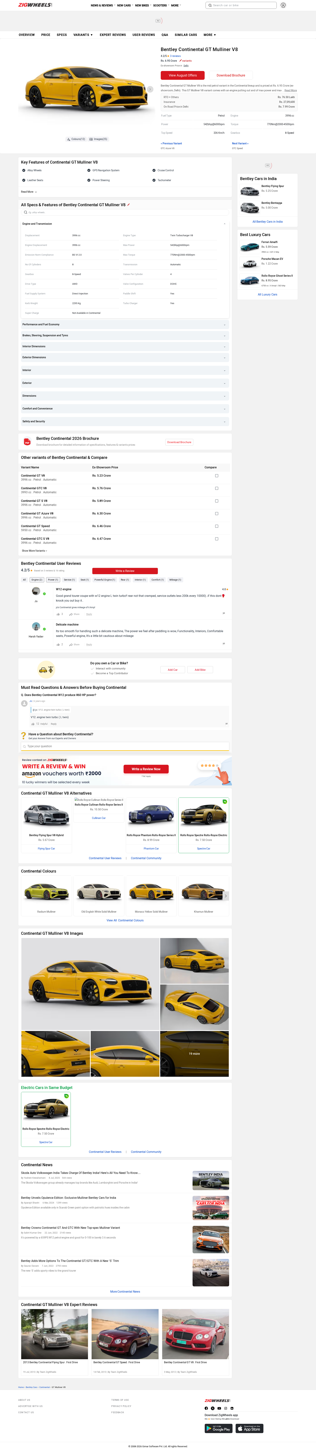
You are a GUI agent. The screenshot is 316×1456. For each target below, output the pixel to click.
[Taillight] (55, 1054)
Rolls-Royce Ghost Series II (277, 275)
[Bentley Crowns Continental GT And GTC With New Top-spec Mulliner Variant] (211, 1239)
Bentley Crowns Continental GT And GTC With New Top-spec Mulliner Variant (70, 1227)
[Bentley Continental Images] (86, 90)
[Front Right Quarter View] (90, 984)
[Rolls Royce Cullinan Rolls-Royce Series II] (99, 800)
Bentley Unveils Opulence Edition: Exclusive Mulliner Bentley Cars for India (68, 1197)
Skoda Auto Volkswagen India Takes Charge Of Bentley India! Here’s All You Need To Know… (81, 1173)
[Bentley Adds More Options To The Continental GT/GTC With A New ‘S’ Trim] (211, 1272)
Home (21, 1387)
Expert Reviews (113, 35)
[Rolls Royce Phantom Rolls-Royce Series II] (151, 814)
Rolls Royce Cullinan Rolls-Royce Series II (99, 804)
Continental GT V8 (33, 475)
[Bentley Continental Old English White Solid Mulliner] (99, 892)
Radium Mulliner (46, 911)
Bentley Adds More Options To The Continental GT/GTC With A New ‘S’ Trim (70, 1261)
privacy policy (121, 1406)
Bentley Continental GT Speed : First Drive (116, 1362)
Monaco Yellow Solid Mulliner (151, 911)
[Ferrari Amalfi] (249, 247)
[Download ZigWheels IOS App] (250, 1428)
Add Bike (200, 669)
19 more (194, 1053)
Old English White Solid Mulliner (98, 911)
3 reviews (175, 56)
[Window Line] (125, 1054)
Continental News (128, 1291)
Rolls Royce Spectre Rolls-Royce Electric (203, 835)
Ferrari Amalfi (270, 242)
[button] (210, 5)
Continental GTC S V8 (35, 538)
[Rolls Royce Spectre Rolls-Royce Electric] (203, 814)
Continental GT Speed (35, 526)
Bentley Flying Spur (273, 186)
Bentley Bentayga (272, 203)
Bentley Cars (31, 1387)
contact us (26, 1412)
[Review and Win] (125, 770)
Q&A (165, 35)
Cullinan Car (99, 818)
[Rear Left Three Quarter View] (194, 961)
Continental (44, 1387)
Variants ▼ (83, 35)
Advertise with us (30, 1406)
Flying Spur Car (46, 848)
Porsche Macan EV (272, 259)
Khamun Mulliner (203, 911)
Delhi (186, 65)
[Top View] (194, 1007)
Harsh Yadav (36, 636)
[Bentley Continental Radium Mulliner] (46, 892)
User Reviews (144, 35)
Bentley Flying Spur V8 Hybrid (46, 835)
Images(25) (100, 139)
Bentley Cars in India (269, 221)
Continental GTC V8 (34, 488)
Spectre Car (203, 848)
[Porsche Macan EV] (249, 264)
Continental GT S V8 (34, 501)
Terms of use (120, 1400)
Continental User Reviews (105, 858)
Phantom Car (151, 848)
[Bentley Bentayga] (249, 208)
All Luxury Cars (267, 294)
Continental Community (146, 858)
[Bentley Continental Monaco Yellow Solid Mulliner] (151, 892)
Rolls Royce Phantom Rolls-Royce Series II (151, 835)
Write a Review (125, 571)
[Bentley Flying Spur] (249, 191)
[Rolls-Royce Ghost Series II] (249, 281)
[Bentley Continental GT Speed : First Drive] (125, 1334)
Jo (36, 601)
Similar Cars (186, 35)
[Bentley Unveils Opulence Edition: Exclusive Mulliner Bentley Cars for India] (211, 1208)
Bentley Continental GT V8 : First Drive (185, 1362)
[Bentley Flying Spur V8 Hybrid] (46, 814)
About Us (24, 1400)
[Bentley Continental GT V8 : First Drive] (195, 1334)
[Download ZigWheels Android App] (219, 1428)
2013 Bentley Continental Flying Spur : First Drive (50, 1362)
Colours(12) (78, 139)
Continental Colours (130, 920)
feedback (117, 1412)
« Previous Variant (171, 143)
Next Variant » (240, 143)
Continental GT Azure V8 (37, 513)
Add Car (173, 669)
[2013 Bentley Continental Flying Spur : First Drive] (54, 1334)
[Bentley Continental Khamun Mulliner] (203, 892)
